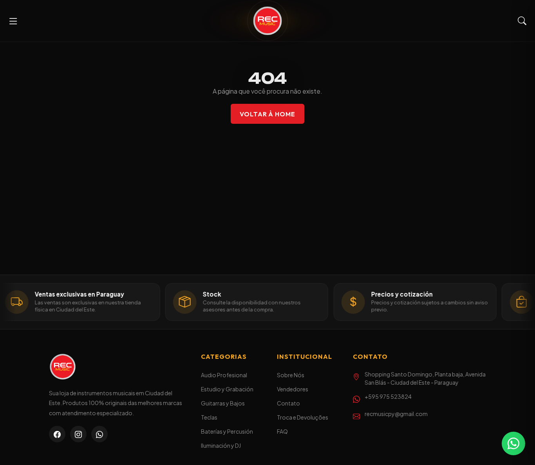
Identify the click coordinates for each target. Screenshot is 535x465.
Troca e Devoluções (302, 417)
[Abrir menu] (13, 20)
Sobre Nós (290, 374)
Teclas (209, 417)
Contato (288, 403)
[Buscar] (522, 21)
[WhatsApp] (99, 434)
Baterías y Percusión (227, 431)
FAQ (282, 431)
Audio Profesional (224, 374)
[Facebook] (57, 434)
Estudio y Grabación (227, 389)
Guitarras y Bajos (223, 403)
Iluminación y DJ (221, 445)
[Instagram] (78, 434)
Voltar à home (267, 114)
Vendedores (292, 389)
